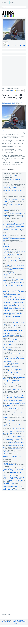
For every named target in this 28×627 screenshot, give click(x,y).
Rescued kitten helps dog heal (17, 442)
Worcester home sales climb (16, 413)
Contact (15, 623)
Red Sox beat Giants (9, 361)
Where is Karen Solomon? (10, 187)
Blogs (4, 475)
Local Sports (6, 458)
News (10, 102)
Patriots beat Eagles (14, 357)
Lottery (14, 485)
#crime (13, 102)
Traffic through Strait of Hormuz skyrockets (13, 370)
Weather (14, 489)
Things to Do (13, 325)
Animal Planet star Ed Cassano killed (13, 439)
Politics (21, 486)
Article (15, 189)
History (14, 483)
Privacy (4, 621)
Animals (5, 477)
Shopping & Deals (8, 488)
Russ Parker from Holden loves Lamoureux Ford (11, 295)
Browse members (9, 474)
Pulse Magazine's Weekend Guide (13, 330)
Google (3, 130)
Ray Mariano (12, 341)
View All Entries (7, 614)
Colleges (18, 478)
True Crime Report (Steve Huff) (12, 204)
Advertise (18, 474)
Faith (22, 480)
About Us (15, 620)
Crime (17, 480)
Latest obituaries (7, 455)
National (5, 486)
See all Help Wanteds (8, 469)
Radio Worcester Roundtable (11, 349)
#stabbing (9, 103)
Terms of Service (11, 621)
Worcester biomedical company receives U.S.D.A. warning (13, 268)
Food (5, 482)
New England (13, 486)
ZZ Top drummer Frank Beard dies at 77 (14, 340)
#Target (13, 103)
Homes (20, 483)
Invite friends (12, 475)
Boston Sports (13, 477)
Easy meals (11, 420)
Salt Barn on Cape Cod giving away (13, 400)
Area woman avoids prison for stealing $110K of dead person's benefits (13, 223)
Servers (6, 463)
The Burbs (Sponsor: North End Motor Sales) (17, 46)
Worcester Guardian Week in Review (13, 259)
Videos (20, 475)
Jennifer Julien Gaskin (9, 344)
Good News (12, 482)
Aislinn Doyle (7, 257)
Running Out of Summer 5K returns (13, 313)
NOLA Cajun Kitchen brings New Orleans (14, 265)
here (12, 90)
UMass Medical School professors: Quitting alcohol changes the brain (14, 238)
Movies (21, 485)
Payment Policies (21, 621)
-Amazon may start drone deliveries (12, 282)
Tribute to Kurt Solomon (17, 354)
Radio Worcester (8, 385)
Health (19, 482)
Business (22, 477)
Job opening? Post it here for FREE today (13, 470)
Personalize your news (16, 472)
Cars (5, 478)
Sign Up (12, 2)
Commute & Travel (8, 480)
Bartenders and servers (10, 464)
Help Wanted (6, 483)
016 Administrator (12, 175)
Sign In (6, 3)
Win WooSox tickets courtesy (11, 363)
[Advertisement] (14, 71)
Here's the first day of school (11, 254)
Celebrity (11, 478)
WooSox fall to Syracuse (10, 366)
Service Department (9, 467)
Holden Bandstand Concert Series (16, 291)
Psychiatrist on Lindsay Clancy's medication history (11, 381)
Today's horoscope (16, 456)
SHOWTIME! (18, 488)
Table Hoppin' (15, 260)
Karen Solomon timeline (10, 195)
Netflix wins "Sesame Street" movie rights (13, 429)
